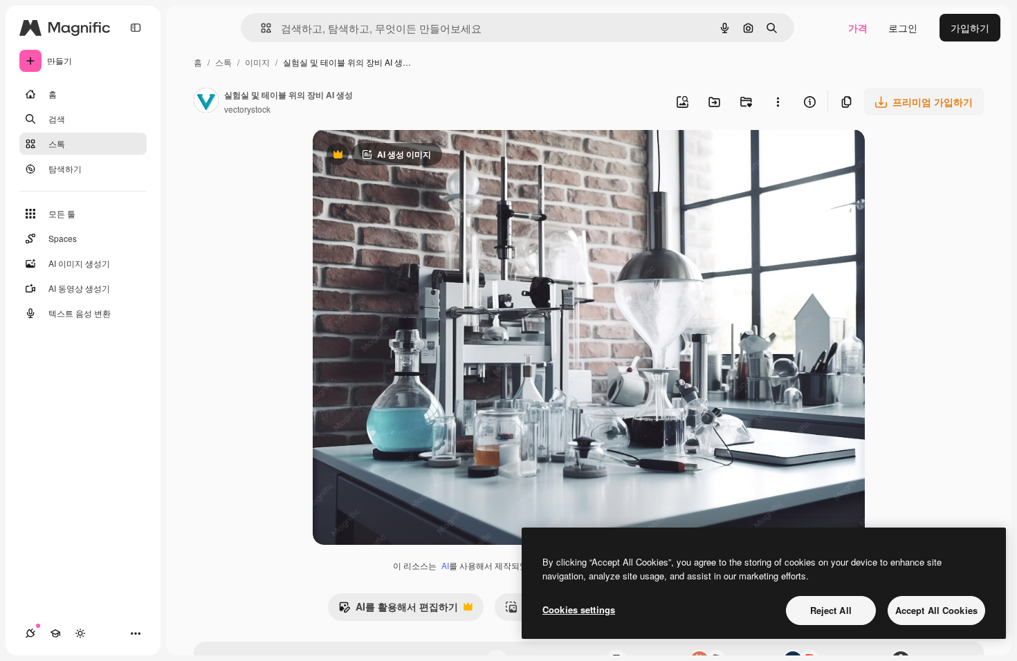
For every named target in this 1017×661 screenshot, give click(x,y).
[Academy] (55, 633)
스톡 (223, 62)
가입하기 (970, 28)
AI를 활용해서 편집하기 (398, 609)
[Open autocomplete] (260, 28)
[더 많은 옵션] (777, 101)
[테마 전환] (80, 633)
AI (445, 565)
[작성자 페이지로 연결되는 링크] (206, 101)
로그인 (902, 28)
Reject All (831, 610)
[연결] (30, 633)
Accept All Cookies (936, 610)
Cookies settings (578, 609)
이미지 (257, 62)
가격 (858, 28)
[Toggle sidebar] (136, 28)
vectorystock (247, 109)
